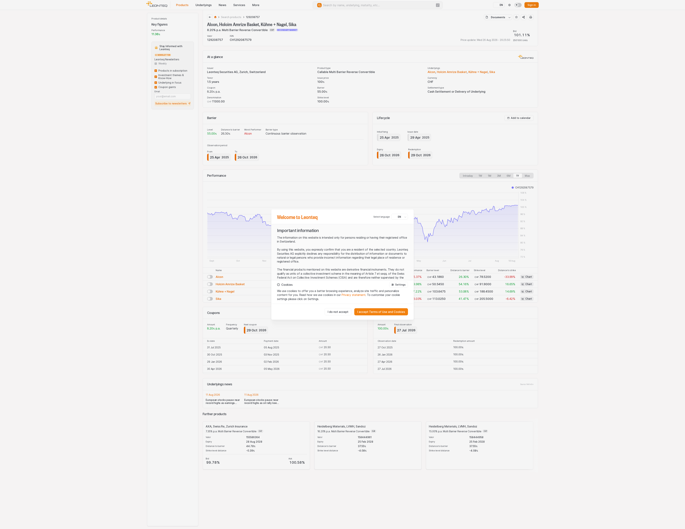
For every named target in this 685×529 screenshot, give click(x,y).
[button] (398, 285)
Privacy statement (353, 295)
